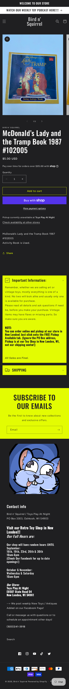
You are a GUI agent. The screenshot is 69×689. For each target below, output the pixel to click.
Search (11, 639)
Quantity (7, 172)
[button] (4, 21)
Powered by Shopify (37, 681)
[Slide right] (42, 121)
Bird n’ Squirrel (20, 681)
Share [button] (9, 253)
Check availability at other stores (21, 222)
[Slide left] (27, 121)
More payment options (34, 208)
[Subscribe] (58, 430)
